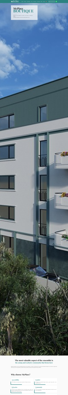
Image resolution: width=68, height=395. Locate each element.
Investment (38, 1)
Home (22, 1)
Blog (41, 1)
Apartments (28, 1)
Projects (25, 1)
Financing (34, 1)
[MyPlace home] (15, 1)
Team (32, 1)
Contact (44, 1)
